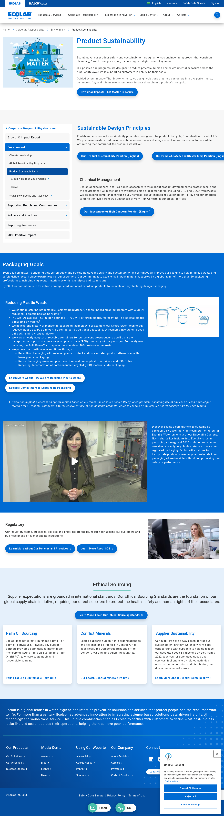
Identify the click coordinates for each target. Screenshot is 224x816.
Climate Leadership (20, 155)
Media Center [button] (148, 14)
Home (6, 29)
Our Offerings (14, 762)
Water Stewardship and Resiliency (29, 195)
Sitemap (81, 775)
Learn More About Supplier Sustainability (182, 678)
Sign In (215, 3)
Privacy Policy (116, 795)
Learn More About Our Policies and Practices (38, 548)
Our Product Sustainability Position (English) (110, 156)
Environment (58, 29)
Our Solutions (14, 756)
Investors (171, 3)
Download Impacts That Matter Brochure (107, 92)
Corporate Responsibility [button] (83, 14)
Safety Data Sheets (194, 3)
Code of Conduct (121, 775)
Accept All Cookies (190, 788)
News (44, 775)
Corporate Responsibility (30, 29)
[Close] (217, 754)
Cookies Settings (190, 805)
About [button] (166, 14)
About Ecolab (119, 756)
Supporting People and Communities (32, 205)
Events (45, 769)
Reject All (190, 796)
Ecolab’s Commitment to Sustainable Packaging (40, 387)
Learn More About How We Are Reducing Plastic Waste (45, 378)
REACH (15, 186)
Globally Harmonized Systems (28, 178)
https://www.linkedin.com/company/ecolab (151, 759)
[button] (64, 15)
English (156, 3)
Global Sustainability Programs (27, 163)
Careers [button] (181, 14)
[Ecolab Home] (19, 16)
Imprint (80, 769)
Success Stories (15, 769)
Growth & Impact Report (24, 137)
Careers (115, 762)
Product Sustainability (22, 171)
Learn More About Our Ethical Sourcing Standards (111, 615)
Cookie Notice (171, 781)
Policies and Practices (22, 215)
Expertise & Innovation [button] (118, 14)
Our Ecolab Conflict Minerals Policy (104, 678)
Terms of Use (137, 795)
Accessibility (83, 756)
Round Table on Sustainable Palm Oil (30, 678)
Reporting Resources (22, 225)
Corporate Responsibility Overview (32, 128)
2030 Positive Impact (22, 235)
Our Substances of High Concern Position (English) (117, 211)
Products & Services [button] (49, 14)
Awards (45, 756)
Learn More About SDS (95, 548)
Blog (43, 762)
